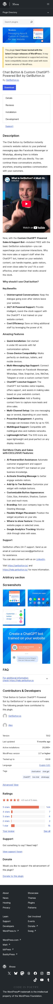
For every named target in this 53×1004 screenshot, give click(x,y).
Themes (32, 898)
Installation (11, 112)
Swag (32, 931)
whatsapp (45, 777)
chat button (36, 771)
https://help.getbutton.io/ (15, 569)
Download (9, 87)
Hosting (6, 902)
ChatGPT (26, 777)
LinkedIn (40, 559)
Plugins (31, 902)
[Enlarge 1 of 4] (21, 593)
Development (12, 119)
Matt (6, 944)
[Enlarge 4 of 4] (46, 631)
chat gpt (46, 771)
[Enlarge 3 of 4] (21, 612)
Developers (8, 926)
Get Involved (34, 916)
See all (47, 831)
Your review (8, 831)
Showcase (33, 893)
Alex (10, 725)
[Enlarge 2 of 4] (46, 593)
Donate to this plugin (13, 876)
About (6, 893)
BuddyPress (10, 954)
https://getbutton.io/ (18, 565)
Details (9, 98)
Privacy (6, 907)
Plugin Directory (10, 12)
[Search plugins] (31, 22)
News (5, 898)
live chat (35, 777)
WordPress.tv (11, 931)
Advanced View (10, 784)
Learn (5, 916)
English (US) (44, 765)
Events (31, 921)
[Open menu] (48, 4)
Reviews (10, 105)
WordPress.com (12, 940)
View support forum (12, 851)
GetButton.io (12, 80)
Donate (33, 926)
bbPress (8, 949)
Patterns (32, 907)
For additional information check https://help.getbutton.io (18, 679)
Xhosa (12, 966)
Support (9, 126)
